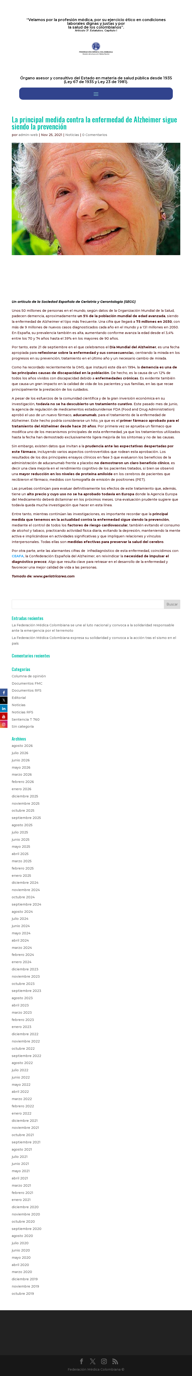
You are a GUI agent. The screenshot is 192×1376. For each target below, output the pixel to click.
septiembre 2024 (26, 904)
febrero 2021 (22, 1193)
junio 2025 (21, 839)
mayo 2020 (21, 1257)
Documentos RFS (26, 690)
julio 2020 (20, 1243)
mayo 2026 (21, 767)
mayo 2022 (21, 1084)
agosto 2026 (22, 746)
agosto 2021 (22, 1149)
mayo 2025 (21, 846)
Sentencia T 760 (26, 719)
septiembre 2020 (26, 1229)
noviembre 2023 (26, 976)
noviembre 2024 (26, 890)
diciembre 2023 (25, 969)
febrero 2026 (23, 782)
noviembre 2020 (26, 1214)
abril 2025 (20, 854)
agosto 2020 (22, 1236)
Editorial (19, 698)
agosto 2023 (22, 998)
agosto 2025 (22, 825)
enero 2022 (21, 1113)
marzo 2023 (22, 1012)
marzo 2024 (22, 948)
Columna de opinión (29, 676)
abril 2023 (20, 1005)
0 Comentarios (94, 135)
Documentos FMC (27, 683)
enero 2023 (21, 1027)
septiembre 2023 (26, 991)
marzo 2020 (22, 1272)
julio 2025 (20, 832)
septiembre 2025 (26, 818)
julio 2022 (20, 1070)
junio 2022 (21, 1077)
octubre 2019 (23, 1294)
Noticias (72, 135)
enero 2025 (21, 875)
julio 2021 (20, 1157)
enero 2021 (21, 1200)
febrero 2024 (23, 955)
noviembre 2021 (25, 1128)
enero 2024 (21, 962)
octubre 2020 (23, 1221)
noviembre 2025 (26, 803)
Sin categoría (23, 726)
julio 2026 (20, 753)
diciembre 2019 (25, 1279)
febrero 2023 (23, 1020)
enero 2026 (21, 789)
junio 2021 (20, 1164)
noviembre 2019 (25, 1286)
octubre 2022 (23, 1048)
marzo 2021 (21, 1185)
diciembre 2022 (25, 1034)
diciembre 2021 (25, 1121)
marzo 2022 (22, 1099)
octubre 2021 (23, 1135)
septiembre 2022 (26, 1056)
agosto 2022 (22, 1063)
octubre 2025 (23, 810)
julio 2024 (20, 919)
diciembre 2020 (25, 1207)
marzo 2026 (22, 774)
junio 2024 (21, 926)
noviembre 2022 (26, 1041)
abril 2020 (20, 1265)
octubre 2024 (23, 897)
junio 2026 (21, 760)
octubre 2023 (23, 984)
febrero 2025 (23, 868)
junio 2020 (21, 1250)
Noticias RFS (22, 712)
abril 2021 (20, 1178)
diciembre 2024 (25, 883)
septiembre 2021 (26, 1142)
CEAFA (18, 556)
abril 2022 (20, 1092)
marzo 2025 (22, 861)
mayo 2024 (21, 933)
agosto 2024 (22, 912)
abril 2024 (20, 940)
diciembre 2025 (25, 796)
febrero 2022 (23, 1106)
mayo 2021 (21, 1171)
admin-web (28, 135)
